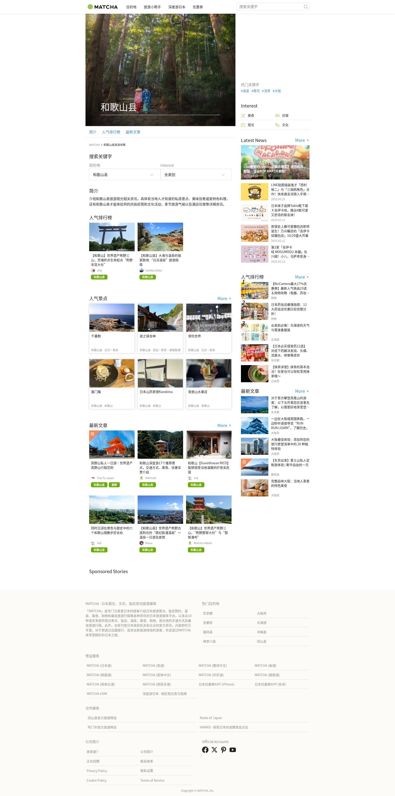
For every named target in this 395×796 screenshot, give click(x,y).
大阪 (278, 90)
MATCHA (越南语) (267, 674)
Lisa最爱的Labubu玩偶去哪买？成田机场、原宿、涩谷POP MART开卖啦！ (275, 168)
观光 (251, 124)
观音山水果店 (197, 391)
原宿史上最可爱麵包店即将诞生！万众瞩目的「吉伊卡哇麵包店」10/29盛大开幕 (290, 231)
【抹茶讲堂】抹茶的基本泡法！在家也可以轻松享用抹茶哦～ (290, 371)
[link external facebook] (206, 751)
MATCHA (150, 478)
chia (99, 270)
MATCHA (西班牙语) (157, 684)
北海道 (262, 622)
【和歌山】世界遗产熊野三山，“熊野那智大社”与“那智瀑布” (208, 532)
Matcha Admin (203, 543)
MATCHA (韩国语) (99, 674)
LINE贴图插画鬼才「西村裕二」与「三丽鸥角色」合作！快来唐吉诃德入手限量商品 (290, 191)
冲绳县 (262, 632)
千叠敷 (96, 336)
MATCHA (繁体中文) (213, 665)
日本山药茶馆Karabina (156, 391)
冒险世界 (194, 336)
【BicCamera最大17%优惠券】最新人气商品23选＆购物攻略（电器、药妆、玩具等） (290, 290)
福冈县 (208, 632)
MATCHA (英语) (154, 665)
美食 (251, 115)
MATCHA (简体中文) (157, 674)
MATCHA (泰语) (266, 665)
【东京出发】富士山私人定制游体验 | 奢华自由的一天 (290, 462)
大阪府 (262, 613)
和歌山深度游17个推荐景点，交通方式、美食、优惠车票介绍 (160, 467)
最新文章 (133, 131)
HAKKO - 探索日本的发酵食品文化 (224, 727)
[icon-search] (305, 6)
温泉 (246, 90)
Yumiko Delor (153, 270)
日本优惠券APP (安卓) (270, 684)
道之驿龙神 (148, 336)
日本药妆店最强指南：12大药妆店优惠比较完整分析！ (289, 309)
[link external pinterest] (224, 751)
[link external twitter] (215, 751)
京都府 (208, 622)
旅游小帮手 (152, 6)
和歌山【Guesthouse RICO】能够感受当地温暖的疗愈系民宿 (209, 467)
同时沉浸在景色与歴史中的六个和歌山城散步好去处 (112, 530)
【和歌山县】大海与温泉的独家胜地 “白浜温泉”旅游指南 (160, 260)
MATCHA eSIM (97, 693)
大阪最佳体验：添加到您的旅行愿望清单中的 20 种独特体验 (290, 444)
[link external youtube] (234, 751)
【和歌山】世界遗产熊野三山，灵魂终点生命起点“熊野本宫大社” (112, 260)
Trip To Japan (105, 478)
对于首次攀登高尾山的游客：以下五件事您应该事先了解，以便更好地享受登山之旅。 (290, 404)
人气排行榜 (111, 131)
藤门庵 (96, 391)
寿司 (256, 90)
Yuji (196, 478)
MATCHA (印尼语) (211, 674)
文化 (285, 124)
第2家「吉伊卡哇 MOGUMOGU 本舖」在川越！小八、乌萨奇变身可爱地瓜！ (290, 254)
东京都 (208, 613)
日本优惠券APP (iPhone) (217, 684)
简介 (92, 131)
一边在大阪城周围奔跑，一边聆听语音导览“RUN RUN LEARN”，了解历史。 (290, 423)
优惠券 (198, 6)
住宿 (285, 115)
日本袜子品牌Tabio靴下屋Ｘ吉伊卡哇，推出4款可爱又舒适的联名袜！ (289, 210)
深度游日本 (176, 6)
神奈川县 (209, 641)
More (222, 298)
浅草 (267, 90)
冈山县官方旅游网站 (102, 717)
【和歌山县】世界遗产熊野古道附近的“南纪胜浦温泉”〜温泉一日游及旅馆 (160, 532)
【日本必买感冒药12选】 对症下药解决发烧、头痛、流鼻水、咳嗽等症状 (290, 350)
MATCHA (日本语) (99, 665)
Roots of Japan (211, 717)
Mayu (148, 543)
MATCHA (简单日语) (101, 684)
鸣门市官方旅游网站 (102, 727)
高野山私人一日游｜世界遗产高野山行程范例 (112, 465)
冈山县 (262, 641)
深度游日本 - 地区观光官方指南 (165, 693)
